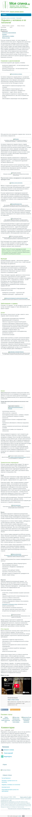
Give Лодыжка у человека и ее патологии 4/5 (26, 709)
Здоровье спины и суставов (8, 18)
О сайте (29, 797)
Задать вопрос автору (13, 699)
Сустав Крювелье (6, 778)
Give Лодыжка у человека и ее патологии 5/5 (27, 709)
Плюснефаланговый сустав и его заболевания (10, 790)
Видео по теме (6, 37)
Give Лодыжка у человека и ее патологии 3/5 (24, 709)
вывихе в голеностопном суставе (13, 555)
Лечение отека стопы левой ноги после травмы (16, 720)
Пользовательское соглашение (15, 808)
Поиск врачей (8, 753)
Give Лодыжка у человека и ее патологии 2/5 (23, 709)
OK (23, 816)
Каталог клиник (9, 750)
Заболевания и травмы (8, 36)
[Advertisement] (16, 117)
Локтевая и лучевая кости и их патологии (9, 781)
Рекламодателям (26, 808)
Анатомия (18, 18)
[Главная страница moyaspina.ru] (16, 5)
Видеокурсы (8, 756)
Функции (4, 34)
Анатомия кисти (6, 787)
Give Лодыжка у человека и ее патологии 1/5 (22, 709)
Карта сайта (23, 797)
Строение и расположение (9, 32)
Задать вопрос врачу (17, 11)
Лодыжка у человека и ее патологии (11, 784)
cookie (19, 816)
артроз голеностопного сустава (18, 457)
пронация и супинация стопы (9, 604)
